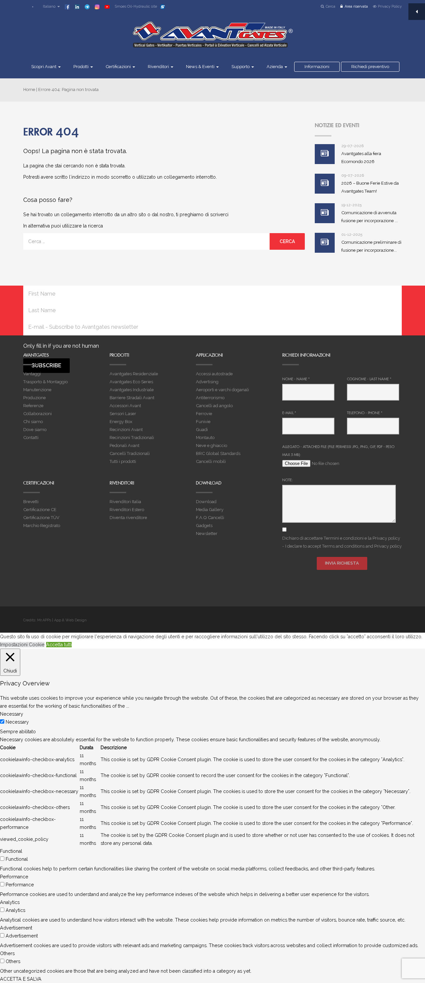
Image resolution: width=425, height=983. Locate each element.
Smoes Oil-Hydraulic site (136, 6)
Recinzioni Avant (126, 429)
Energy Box (121, 421)
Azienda (275, 66)
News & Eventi (200, 66)
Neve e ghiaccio (211, 445)
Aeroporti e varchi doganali (222, 389)
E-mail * (289, 412)
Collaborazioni (37, 413)
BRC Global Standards (218, 453)
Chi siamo (33, 421)
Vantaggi (32, 373)
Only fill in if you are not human (61, 346)
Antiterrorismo (210, 397)
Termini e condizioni (344, 538)
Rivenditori (159, 66)
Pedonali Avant (124, 445)
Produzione (34, 397)
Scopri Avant (44, 66)
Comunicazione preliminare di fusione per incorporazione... (371, 246)
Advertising (207, 381)
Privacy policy (386, 538)
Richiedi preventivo (370, 66)
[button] (48, 6)
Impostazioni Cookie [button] (22, 644)
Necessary (17, 722)
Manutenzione (37, 389)
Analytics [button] (10, 902)
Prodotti (81, 66)
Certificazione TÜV (41, 517)
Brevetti (31, 501)
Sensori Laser (123, 413)
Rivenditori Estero (127, 509)
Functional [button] (11, 851)
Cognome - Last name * (369, 379)
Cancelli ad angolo (214, 405)
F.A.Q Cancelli (210, 517)
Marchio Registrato (41, 525)
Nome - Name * (296, 379)
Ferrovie (204, 413)
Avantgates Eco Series (131, 381)
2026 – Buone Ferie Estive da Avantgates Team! (370, 187)
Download (206, 501)
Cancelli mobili (211, 461)
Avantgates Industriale (132, 389)
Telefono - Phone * (364, 412)
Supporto (241, 66)
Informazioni (316, 66)
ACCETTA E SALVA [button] (21, 979)
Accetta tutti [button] (59, 644)
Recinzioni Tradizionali (132, 437)
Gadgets (204, 525)
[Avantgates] (212, 39)
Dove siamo (34, 429)
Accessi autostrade (214, 373)
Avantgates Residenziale (134, 373)
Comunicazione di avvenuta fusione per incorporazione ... (369, 216)
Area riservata (356, 6)
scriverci (219, 214)
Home (29, 89)
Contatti (31, 437)
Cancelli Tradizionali (130, 453)
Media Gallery (209, 509)
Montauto (205, 437)
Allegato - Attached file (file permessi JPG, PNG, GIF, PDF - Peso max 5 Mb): (338, 450)
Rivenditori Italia (125, 501)
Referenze (33, 405)
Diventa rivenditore (128, 517)
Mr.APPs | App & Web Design (62, 620)
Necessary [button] (11, 714)
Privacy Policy (390, 6)
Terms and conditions (343, 546)
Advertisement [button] (16, 928)
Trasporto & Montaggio (45, 381)
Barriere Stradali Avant (132, 397)
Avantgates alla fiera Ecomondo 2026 (361, 157)
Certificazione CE (39, 509)
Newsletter (206, 533)
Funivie (203, 421)
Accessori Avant (125, 405)
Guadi (202, 429)
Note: (287, 480)
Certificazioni (119, 66)
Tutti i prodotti (123, 461)
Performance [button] (14, 876)
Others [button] (7, 953)
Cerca (330, 6)
